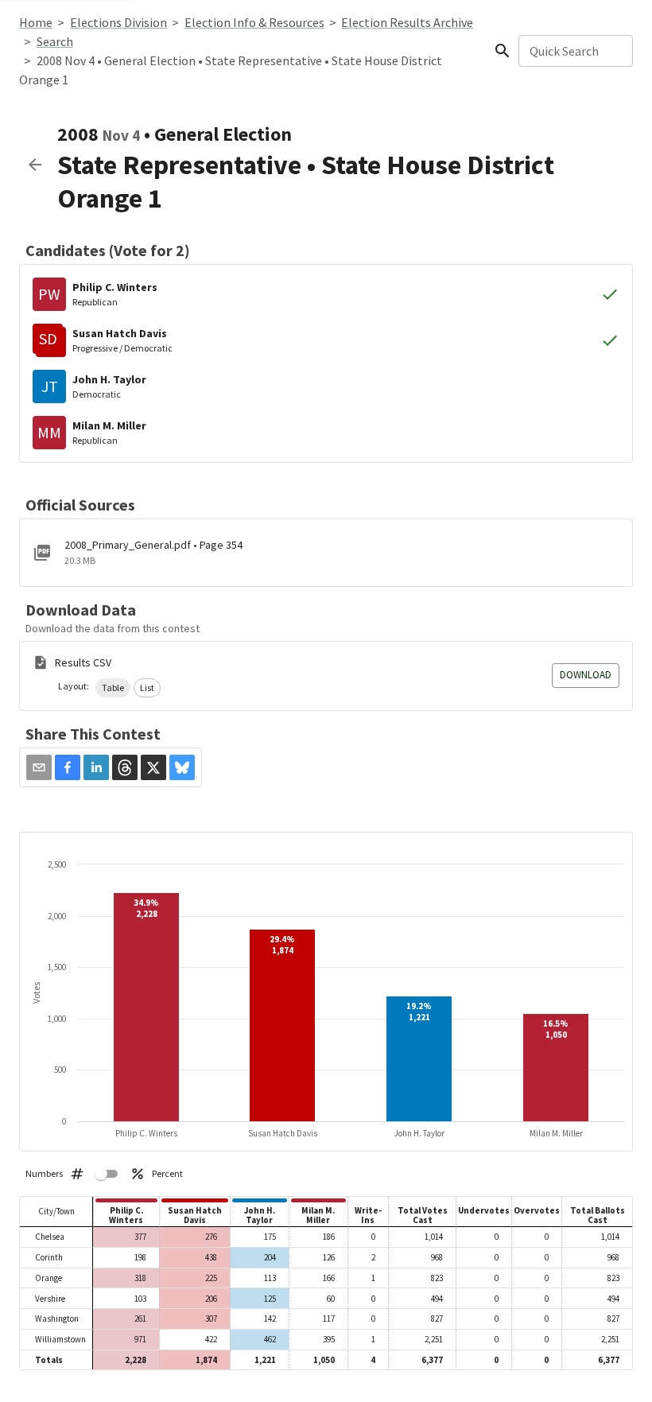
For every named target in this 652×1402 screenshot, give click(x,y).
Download (585, 675)
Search (55, 41)
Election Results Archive (407, 22)
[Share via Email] (39, 767)
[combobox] (574, 51)
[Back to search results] (35, 165)
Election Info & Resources (254, 22)
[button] (112, 687)
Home (35, 22)
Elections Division (118, 22)
